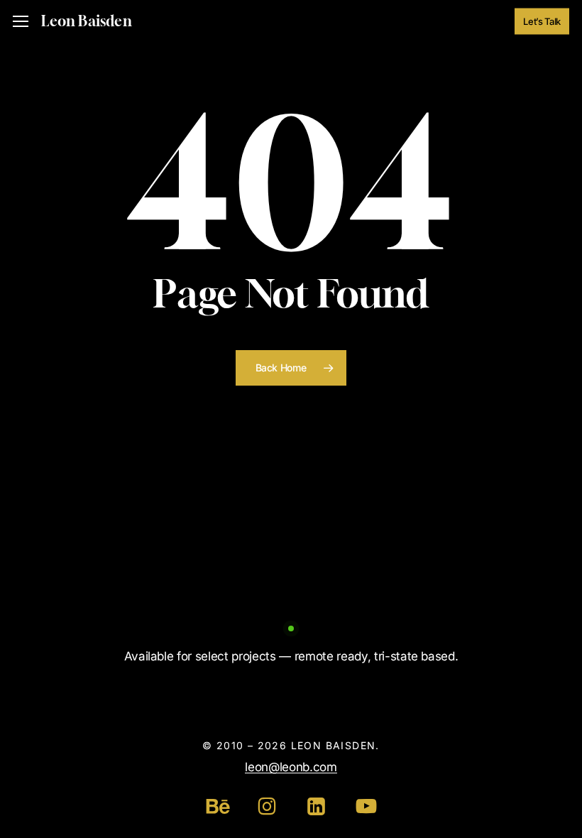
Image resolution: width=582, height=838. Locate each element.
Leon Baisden (86, 21)
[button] (20, 21)
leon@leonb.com (290, 767)
